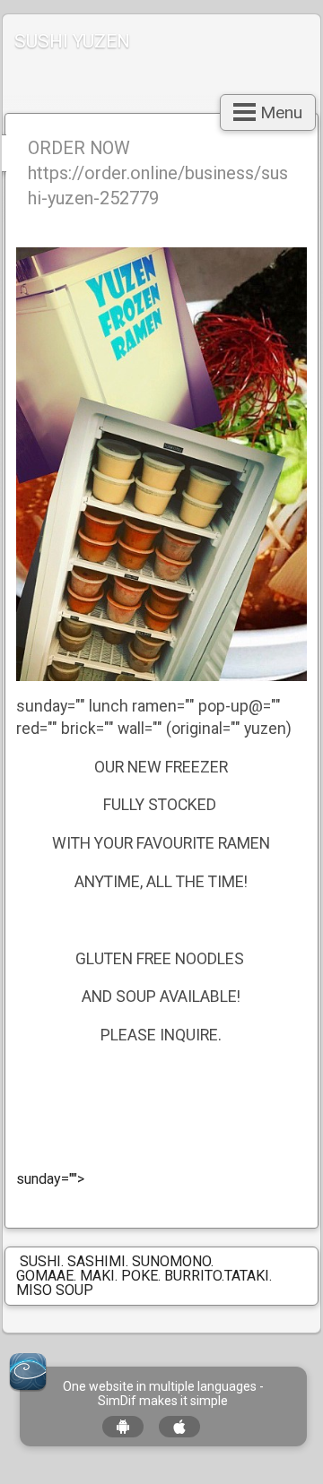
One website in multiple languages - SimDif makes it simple (163, 1394)
